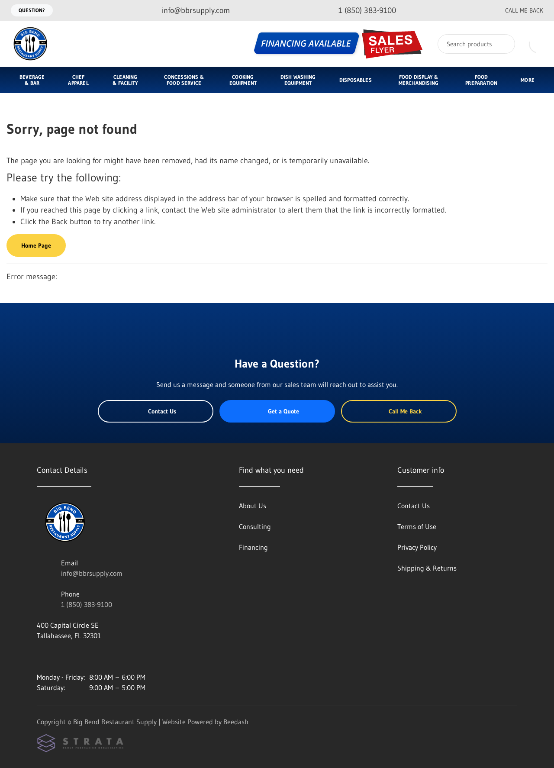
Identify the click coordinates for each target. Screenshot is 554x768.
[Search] (502, 44)
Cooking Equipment (243, 80)
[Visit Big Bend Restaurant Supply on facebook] (59, 656)
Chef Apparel (78, 80)
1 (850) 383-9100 (86, 604)
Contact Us (162, 411)
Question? (32, 10)
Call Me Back (524, 10)
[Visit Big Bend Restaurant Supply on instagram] (41, 656)
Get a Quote (283, 411)
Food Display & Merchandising (418, 80)
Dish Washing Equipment (298, 80)
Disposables (355, 80)
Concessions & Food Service (183, 80)
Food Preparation (481, 80)
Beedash (235, 721)
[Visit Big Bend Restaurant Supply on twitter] (77, 656)
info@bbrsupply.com (91, 573)
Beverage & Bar (32, 80)
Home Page (36, 245)
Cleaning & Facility (125, 80)
